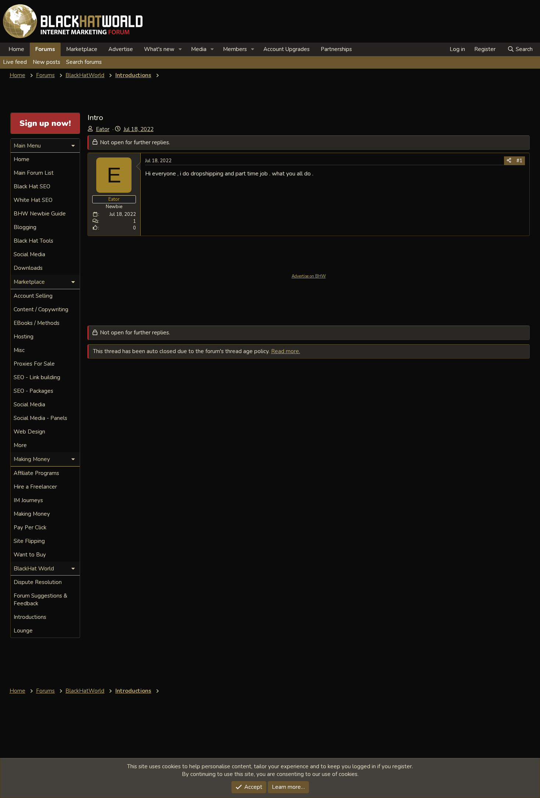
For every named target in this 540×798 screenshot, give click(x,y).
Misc (19, 350)
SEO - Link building (37, 377)
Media (198, 49)
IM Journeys (28, 500)
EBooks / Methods (37, 323)
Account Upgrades (286, 49)
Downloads (28, 268)
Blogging (25, 227)
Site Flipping (29, 541)
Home (16, 49)
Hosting (23, 336)
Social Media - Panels (40, 418)
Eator (102, 129)
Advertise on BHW (309, 276)
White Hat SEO (33, 200)
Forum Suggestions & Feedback (40, 599)
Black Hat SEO (32, 186)
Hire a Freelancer (35, 486)
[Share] (509, 160)
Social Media (29, 254)
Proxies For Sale (34, 363)
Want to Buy (30, 554)
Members (235, 49)
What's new (159, 49)
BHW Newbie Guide (40, 213)
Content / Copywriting (41, 309)
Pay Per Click (30, 527)
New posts (46, 62)
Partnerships (336, 49)
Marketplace (81, 49)
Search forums (84, 62)
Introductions (30, 617)
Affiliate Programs (36, 473)
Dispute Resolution (38, 582)
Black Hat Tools (33, 240)
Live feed (15, 62)
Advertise (120, 49)
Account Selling (33, 296)
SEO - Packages (33, 391)
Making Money (32, 514)
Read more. (285, 351)
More (20, 445)
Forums (45, 49)
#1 (519, 160)
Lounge (23, 630)
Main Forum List (34, 173)
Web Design (29, 431)
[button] (180, 49)
